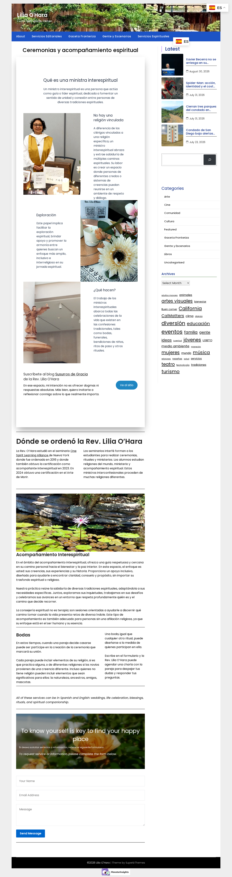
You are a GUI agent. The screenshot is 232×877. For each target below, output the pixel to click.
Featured (170, 229)
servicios (196, 358)
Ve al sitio (126, 385)
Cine (167, 205)
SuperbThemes (135, 862)
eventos (172, 331)
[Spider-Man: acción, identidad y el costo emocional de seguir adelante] (172, 88)
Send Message (30, 833)
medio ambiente (175, 346)
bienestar (200, 301)
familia (191, 332)
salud (186, 358)
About (20, 36)
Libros (168, 254)
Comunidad (172, 213)
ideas (166, 340)
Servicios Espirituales (153, 36)
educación (198, 323)
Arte (167, 196)
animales (185, 295)
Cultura (169, 221)
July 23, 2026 (197, 142)
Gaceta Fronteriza (82, 36)
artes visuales (177, 301)
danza (198, 316)
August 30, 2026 (199, 71)
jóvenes (192, 339)
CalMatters (172, 315)
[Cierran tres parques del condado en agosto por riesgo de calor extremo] (172, 112)
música (201, 352)
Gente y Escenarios (116, 36)
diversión (173, 323)
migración (196, 346)
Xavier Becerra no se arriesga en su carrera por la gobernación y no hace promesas (201, 61)
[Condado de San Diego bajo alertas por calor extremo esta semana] (172, 135)
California (190, 308)
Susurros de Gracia (71, 374)
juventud (177, 340)
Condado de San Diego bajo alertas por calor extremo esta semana (199, 131)
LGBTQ (207, 340)
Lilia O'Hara (32, 15)
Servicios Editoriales (47, 36)
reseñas (177, 358)
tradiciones (198, 365)
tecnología (182, 365)
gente (204, 332)
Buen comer (169, 309)
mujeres (170, 352)
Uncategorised (174, 262)
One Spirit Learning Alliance (46, 453)
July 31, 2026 (197, 95)
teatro (168, 364)
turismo (170, 371)
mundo (186, 353)
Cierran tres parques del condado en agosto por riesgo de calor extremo (201, 108)
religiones (166, 358)
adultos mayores (169, 295)
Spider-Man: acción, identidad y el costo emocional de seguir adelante (201, 84)
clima (189, 316)
